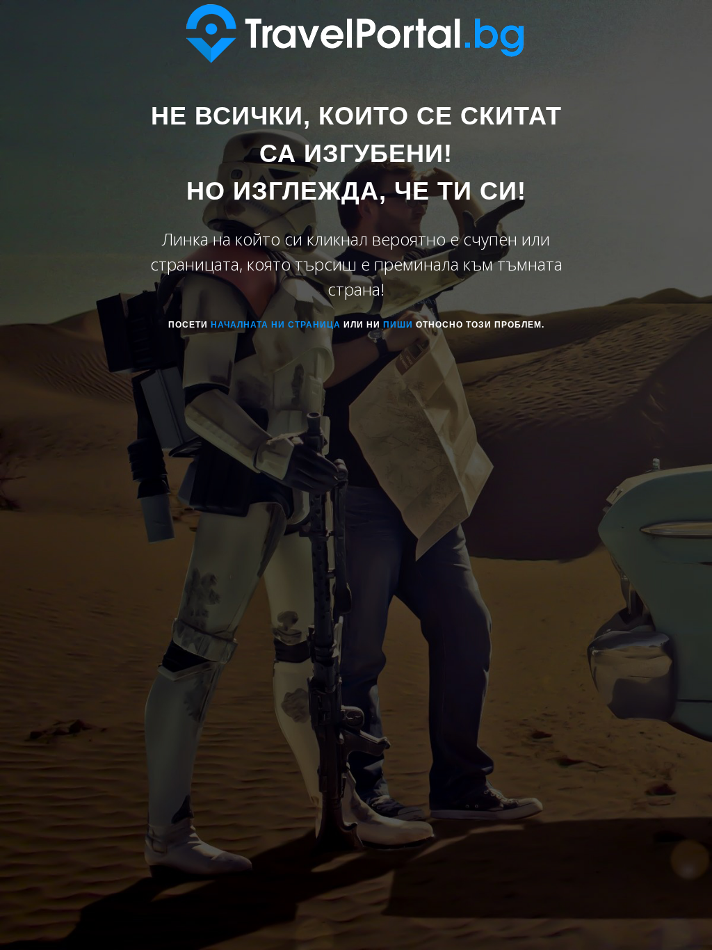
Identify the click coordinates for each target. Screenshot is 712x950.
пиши (398, 325)
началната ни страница (276, 325)
